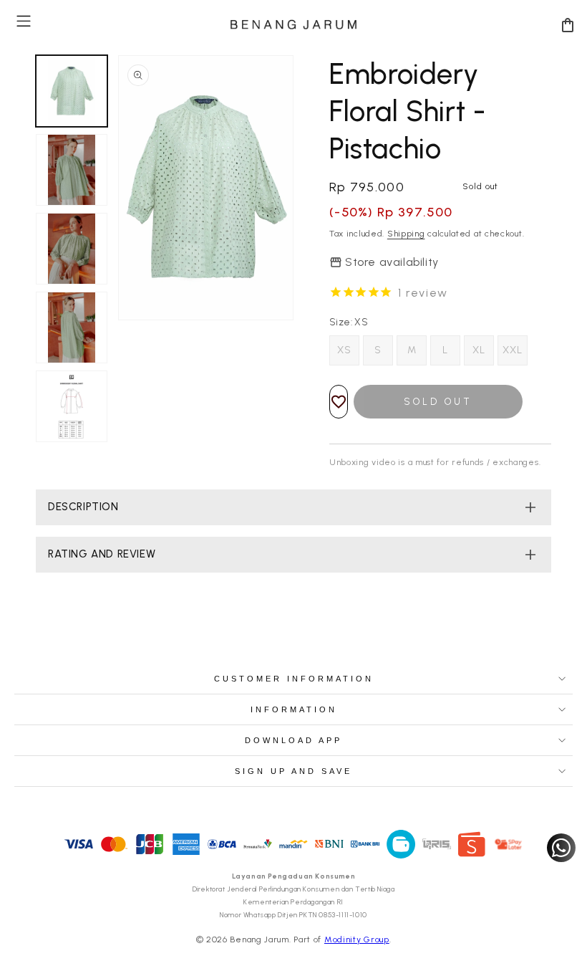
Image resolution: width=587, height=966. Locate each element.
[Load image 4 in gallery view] (71, 327)
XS (344, 350)
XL (478, 350)
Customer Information (294, 678)
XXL (513, 350)
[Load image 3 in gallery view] (71, 248)
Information (294, 709)
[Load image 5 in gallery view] (71, 406)
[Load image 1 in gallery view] (71, 91)
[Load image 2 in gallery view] (71, 170)
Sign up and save (293, 771)
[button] (23, 21)
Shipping (406, 234)
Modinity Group (356, 939)
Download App (293, 740)
